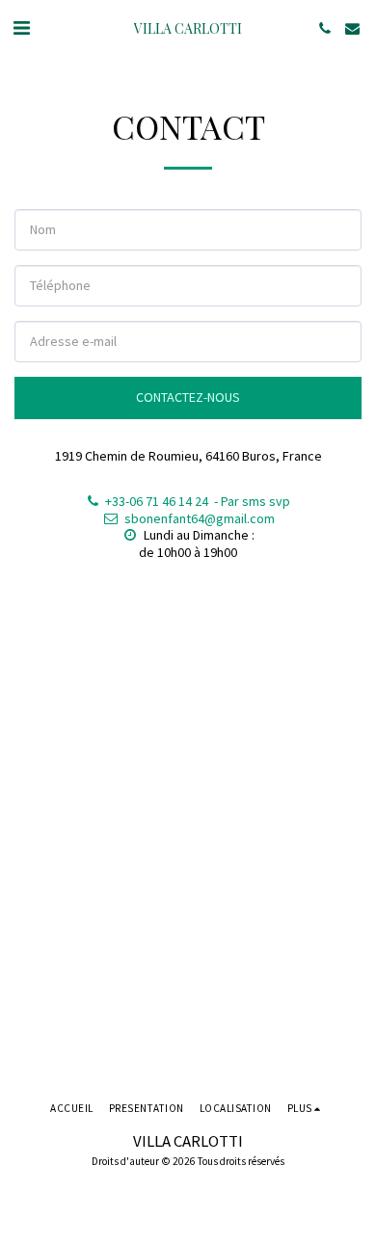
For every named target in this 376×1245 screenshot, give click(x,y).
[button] (21, 27)
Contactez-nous (188, 397)
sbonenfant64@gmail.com (199, 518)
